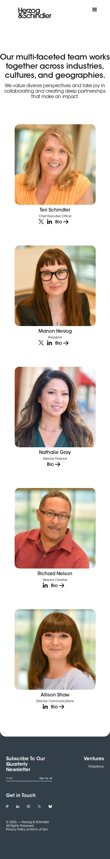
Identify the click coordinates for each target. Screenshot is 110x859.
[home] (33, 13)
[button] (95, 9)
